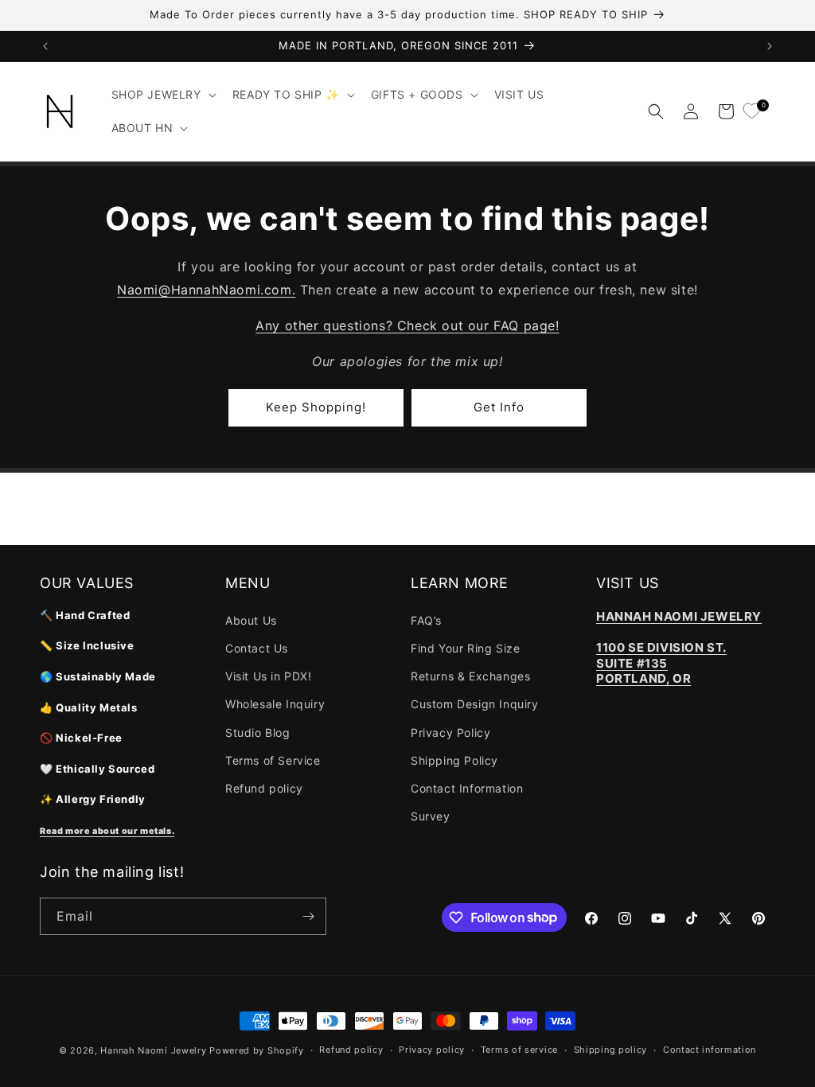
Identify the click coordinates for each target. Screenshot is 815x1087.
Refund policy (264, 788)
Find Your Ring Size (465, 648)
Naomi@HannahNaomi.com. (206, 290)
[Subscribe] (308, 916)
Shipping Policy (454, 760)
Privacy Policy (450, 732)
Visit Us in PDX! (268, 676)
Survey (430, 816)
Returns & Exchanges (470, 676)
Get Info (499, 407)
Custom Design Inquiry (475, 704)
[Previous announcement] (45, 46)
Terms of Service (273, 760)
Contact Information (467, 788)
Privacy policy (432, 1049)
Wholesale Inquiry (275, 704)
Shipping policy (611, 1049)
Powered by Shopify (256, 1050)
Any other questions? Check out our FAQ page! (407, 325)
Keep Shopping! (316, 407)
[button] (162, 94)
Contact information (709, 1049)
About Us (251, 620)
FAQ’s (426, 620)
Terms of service (519, 1049)
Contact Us (256, 648)
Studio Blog (258, 732)
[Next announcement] (769, 46)
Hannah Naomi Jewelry (153, 1050)
